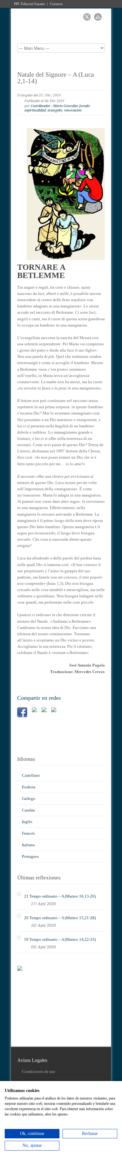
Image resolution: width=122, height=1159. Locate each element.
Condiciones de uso (38, 1071)
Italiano (28, 844)
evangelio (55, 110)
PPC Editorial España (29, 4)
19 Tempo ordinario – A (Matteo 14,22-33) (60, 939)
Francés (28, 833)
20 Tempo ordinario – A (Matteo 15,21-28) (60, 917)
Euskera (28, 787)
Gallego (28, 798)
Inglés (27, 821)
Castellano (31, 775)
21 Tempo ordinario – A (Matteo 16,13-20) (60, 896)
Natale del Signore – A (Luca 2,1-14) (55, 78)
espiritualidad (35, 110)
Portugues (30, 856)
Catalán (28, 810)
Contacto (56, 4)
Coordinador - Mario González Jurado (60, 106)
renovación (73, 110)
